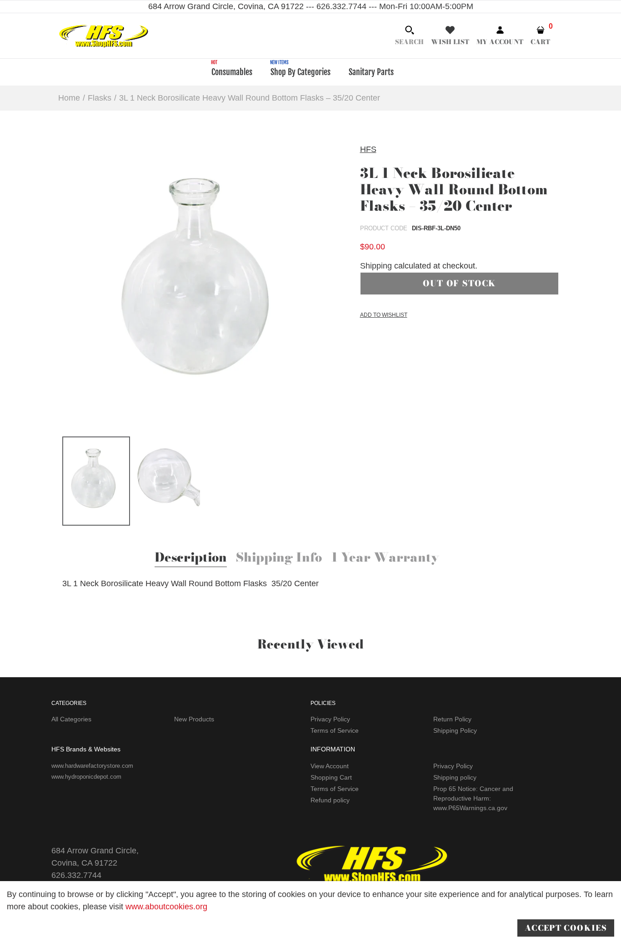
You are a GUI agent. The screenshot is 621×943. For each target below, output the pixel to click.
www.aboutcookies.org (166, 906)
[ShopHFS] (103, 35)
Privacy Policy (330, 719)
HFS (368, 149)
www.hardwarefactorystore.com (92, 765)
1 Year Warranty (385, 558)
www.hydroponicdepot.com (86, 776)
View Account (329, 766)
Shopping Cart (331, 777)
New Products (194, 719)
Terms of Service (334, 730)
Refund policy (330, 800)
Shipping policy (454, 777)
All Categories (71, 719)
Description (191, 558)
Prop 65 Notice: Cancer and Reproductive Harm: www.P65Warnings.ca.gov (473, 798)
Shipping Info (279, 558)
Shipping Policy (455, 730)
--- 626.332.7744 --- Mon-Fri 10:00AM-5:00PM (388, 6)
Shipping (376, 265)
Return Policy (452, 719)
